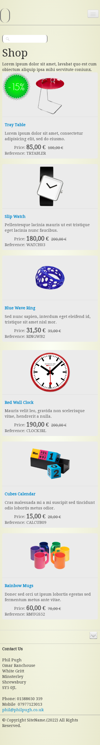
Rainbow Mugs (19, 585)
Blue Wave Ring (20, 308)
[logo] (5, 15)
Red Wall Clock (19, 402)
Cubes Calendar (20, 494)
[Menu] (93, 14)
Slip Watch (15, 216)
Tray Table (15, 125)
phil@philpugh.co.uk (23, 710)
